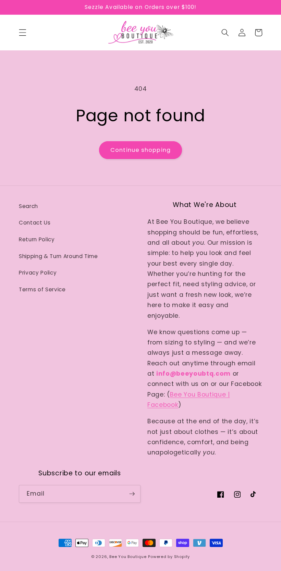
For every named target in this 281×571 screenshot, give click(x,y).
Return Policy (37, 239)
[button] (22, 32)
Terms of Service (42, 289)
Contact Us (35, 222)
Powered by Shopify (169, 556)
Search (28, 206)
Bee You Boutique (127, 556)
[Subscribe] (132, 494)
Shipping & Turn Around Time (58, 256)
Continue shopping (140, 150)
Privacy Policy (38, 272)
